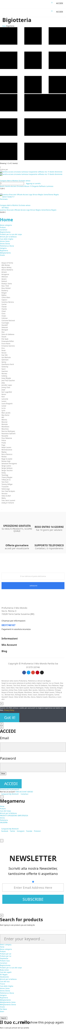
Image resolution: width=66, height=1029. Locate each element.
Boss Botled (6, 288)
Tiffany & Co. (6, 480)
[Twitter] (28, 672)
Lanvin (4, 401)
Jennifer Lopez (7, 385)
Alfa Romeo (6, 265)
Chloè (4, 311)
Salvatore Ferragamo (9, 463)
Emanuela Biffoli (8, 341)
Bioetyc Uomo (7, 284)
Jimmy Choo (6, 387)
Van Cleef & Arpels (8, 491)
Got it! (9, 717)
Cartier (4, 304)
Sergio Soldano (7, 468)
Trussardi (5, 487)
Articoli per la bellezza (8, 237)
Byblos (4, 295)
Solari (2, 1011)
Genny (4, 362)
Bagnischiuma (5, 232)
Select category (5, 944)
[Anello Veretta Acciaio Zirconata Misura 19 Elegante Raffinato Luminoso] (33, 173)
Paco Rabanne (7, 438)
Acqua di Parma (7, 263)
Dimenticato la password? (9, 789)
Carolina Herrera (8, 302)
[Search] (45, 4)
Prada (4, 443)
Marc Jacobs (6, 413)
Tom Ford (5, 482)
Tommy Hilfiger (7, 484)
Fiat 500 (5, 355)
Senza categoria (6, 225)
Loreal (4, 406)
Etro (3, 348)
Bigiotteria (4, 250)
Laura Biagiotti (7, 403)
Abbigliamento (5, 253)
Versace (4, 493)
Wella (4, 498)
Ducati (4, 337)
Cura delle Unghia (6, 239)
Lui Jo (4, 408)
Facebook (4, 831)
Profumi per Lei (5, 954)
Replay (4, 452)
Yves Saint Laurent (8, 500)
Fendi (4, 350)
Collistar (5, 318)
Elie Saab (5, 339)
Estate (2, 255)
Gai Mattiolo (6, 357)
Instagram (20, 831)
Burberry (5, 290)
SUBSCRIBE (33, 899)
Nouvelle (5, 436)
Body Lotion (4, 970)
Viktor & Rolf (6, 496)
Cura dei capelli (6, 972)
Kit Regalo (4, 974)
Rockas (4, 457)
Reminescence (7, 450)
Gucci (4, 369)
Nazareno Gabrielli (9, 433)
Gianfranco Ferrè (8, 364)
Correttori (3, 230)
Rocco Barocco (7, 454)
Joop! (3, 390)
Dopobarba (4, 958)
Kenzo (4, 394)
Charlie (4, 309)
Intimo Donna (5, 244)
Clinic (4, 313)
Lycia (3, 410)
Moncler (5, 422)
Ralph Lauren (6, 447)
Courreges (5, 323)
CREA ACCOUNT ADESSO (24, 792)
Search (3, 1018)
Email (4, 738)
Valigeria (3, 248)
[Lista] (33, 159)
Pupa (3, 445)
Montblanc (5, 427)
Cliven (4, 316)
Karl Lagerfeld (7, 392)
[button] (58, 3)
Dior (3, 332)
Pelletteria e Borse (7, 246)
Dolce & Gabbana (8, 334)
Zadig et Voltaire (8, 503)
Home (6, 220)
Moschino (5, 429)
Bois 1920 (5, 286)
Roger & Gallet (7, 459)
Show (3, 773)
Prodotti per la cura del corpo (11, 234)
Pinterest (37, 831)
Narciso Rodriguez (8, 431)
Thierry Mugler (7, 477)
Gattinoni (5, 360)
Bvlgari (4, 293)
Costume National (8, 320)
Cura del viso (5, 981)
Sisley (4, 473)
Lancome (5, 399)
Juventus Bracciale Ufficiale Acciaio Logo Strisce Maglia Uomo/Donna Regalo (28, 210)
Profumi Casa (5, 961)
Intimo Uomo (5, 241)
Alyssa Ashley (6, 267)
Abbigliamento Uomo (8, 1002)
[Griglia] (33, 93)
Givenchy (5, 367)
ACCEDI (11, 783)
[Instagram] (42, 672)
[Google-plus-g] (33, 672)
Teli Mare (3, 1009)
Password (8, 758)
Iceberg (4, 376)
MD (3, 417)
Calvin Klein (6, 297)
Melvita (4, 420)
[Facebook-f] (24, 672)
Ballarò (4, 281)
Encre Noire (6, 343)
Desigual (5, 330)
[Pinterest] (37, 672)
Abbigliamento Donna (8, 1004)
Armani (4, 272)
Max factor (5, 415)
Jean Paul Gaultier (8, 380)
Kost (3, 397)
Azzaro (4, 279)
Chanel (4, 307)
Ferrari (4, 353)
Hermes (4, 373)
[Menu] (3, 4)
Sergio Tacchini (7, 470)
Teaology (5, 475)
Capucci (4, 300)
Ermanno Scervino (8, 346)
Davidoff (5, 325)
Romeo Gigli (6, 461)
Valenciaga (6, 489)
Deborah (5, 327)
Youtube (29, 831)
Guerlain (5, 371)
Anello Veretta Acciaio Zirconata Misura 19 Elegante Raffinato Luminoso (26, 186)
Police (4, 440)
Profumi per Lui (5, 956)
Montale (5, 424)
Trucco (2, 984)
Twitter (12, 831)
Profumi (3, 227)
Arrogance (5, 274)
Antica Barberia (7, 270)
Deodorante (4, 977)
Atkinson (5, 277)
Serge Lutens (6, 466)
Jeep (3, 383)
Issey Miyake (6, 378)
